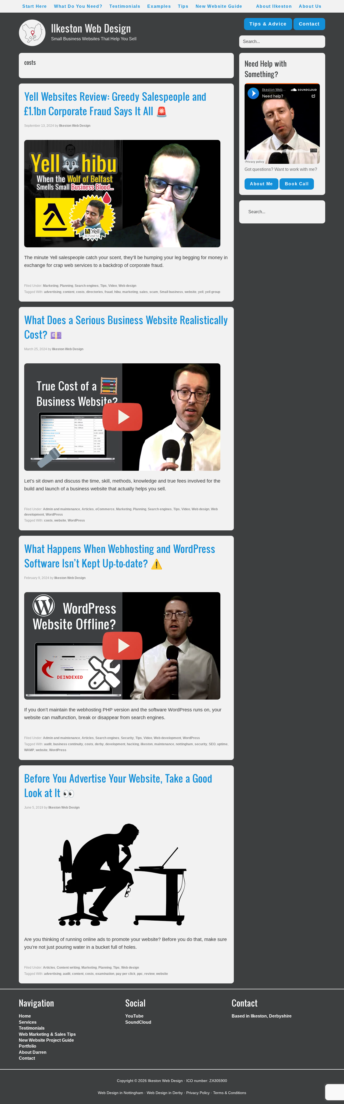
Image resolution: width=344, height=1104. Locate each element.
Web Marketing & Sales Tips (47, 1034)
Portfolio (27, 1046)
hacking (133, 744)
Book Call (297, 184)
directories (94, 292)
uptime (222, 744)
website (190, 292)
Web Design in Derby (165, 1093)
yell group (212, 292)
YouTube (134, 1016)
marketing (130, 292)
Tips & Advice (268, 24)
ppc (140, 974)
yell (200, 292)
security (201, 744)
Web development (167, 738)
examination (104, 974)
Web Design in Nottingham (120, 1093)
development (115, 744)
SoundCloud (138, 1022)
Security (127, 738)
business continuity (68, 744)
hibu (117, 292)
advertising (52, 292)
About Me (261, 184)
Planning (66, 286)
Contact (309, 24)
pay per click (125, 974)
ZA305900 (218, 1080)
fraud (109, 292)
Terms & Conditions (229, 1093)
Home (25, 1016)
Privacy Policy (198, 1093)
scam (153, 292)
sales (143, 292)
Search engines (87, 286)
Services (28, 1022)
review (149, 974)
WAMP (29, 750)
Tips (103, 286)
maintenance (164, 744)
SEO (212, 744)
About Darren (32, 1052)
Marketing (50, 286)
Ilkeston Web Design (91, 28)
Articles (88, 509)
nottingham (184, 744)
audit (48, 744)
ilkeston (147, 744)
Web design (127, 286)
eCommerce (104, 509)
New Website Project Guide (46, 1040)
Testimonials (32, 1028)
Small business (171, 292)
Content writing (68, 967)
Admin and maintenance (61, 509)
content (68, 292)
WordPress (54, 514)
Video (112, 286)
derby (99, 744)
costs (80, 292)
